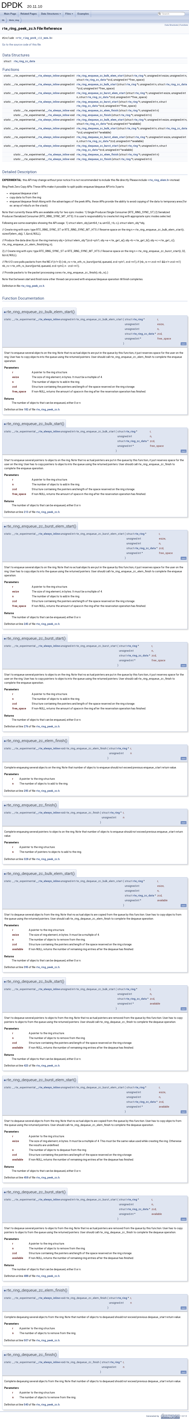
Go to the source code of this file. (21, 44)
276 (26, 726)
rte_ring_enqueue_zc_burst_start (97, 101)
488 (26, 1275)
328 (26, 859)
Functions (184, 25)
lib (3, 20)
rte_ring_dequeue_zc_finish (94, 159)
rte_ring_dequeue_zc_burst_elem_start (101, 137)
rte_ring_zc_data (24, 61)
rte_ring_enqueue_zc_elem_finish (97, 110)
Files (69, 14)
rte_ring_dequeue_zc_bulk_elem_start (100, 119)
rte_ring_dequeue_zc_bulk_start (97, 128)
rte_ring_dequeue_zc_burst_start (97, 145)
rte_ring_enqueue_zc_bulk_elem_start (100, 75)
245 (26, 623)
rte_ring (138, 75)
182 (26, 409)
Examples (83, 13)
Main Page (10, 13)
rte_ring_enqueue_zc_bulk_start (97, 84)
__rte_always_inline (47, 75)
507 (26, 1340)
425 (26, 1065)
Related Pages (28, 13)
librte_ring (14, 20)
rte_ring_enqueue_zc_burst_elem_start (101, 93)
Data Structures (51, 14)
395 (26, 967)
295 (26, 790)
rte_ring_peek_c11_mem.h (34, 37)
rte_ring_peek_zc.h (32, 285)
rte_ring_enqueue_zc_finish (94, 115)
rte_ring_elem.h (158, 180)
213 (26, 511)
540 (26, 1404)
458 (26, 1177)
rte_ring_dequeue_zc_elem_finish (97, 154)
